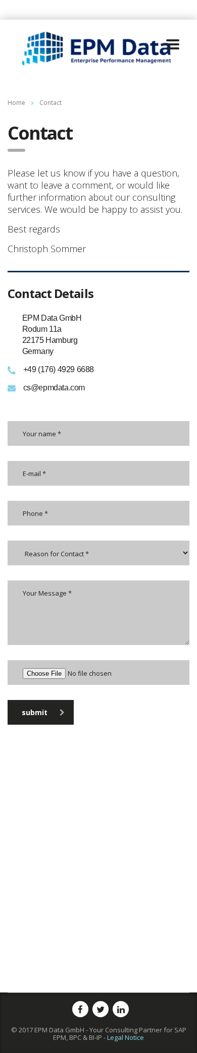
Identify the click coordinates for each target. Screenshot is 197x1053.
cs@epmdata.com (54, 387)
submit (34, 712)
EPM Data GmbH (59, 1029)
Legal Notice (125, 1037)
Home (16, 102)
